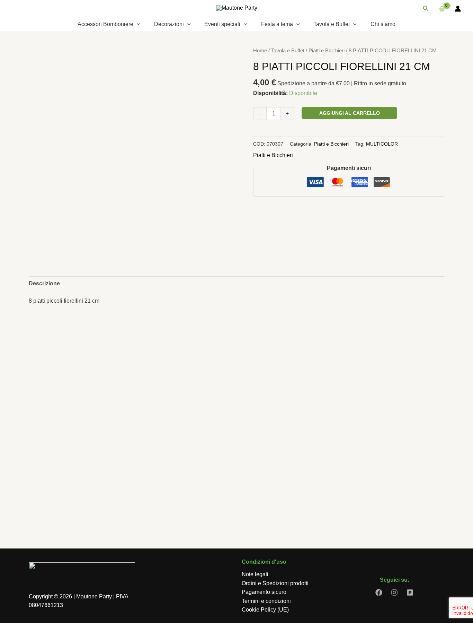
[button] (426, 8)
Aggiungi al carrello (349, 113)
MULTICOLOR (382, 144)
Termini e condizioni (266, 601)
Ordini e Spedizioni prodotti (275, 583)
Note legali (255, 574)
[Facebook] (378, 592)
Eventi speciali (222, 24)
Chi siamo (383, 24)
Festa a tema (277, 24)
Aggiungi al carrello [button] (71, 493)
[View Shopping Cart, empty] (442, 8)
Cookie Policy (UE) (265, 610)
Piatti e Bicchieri (327, 50)
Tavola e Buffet (331, 24)
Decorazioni (169, 24)
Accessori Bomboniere (105, 24)
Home (260, 50)
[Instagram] (394, 592)
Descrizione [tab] (44, 283)
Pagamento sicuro (264, 592)
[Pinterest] (410, 592)
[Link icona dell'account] (458, 9)
